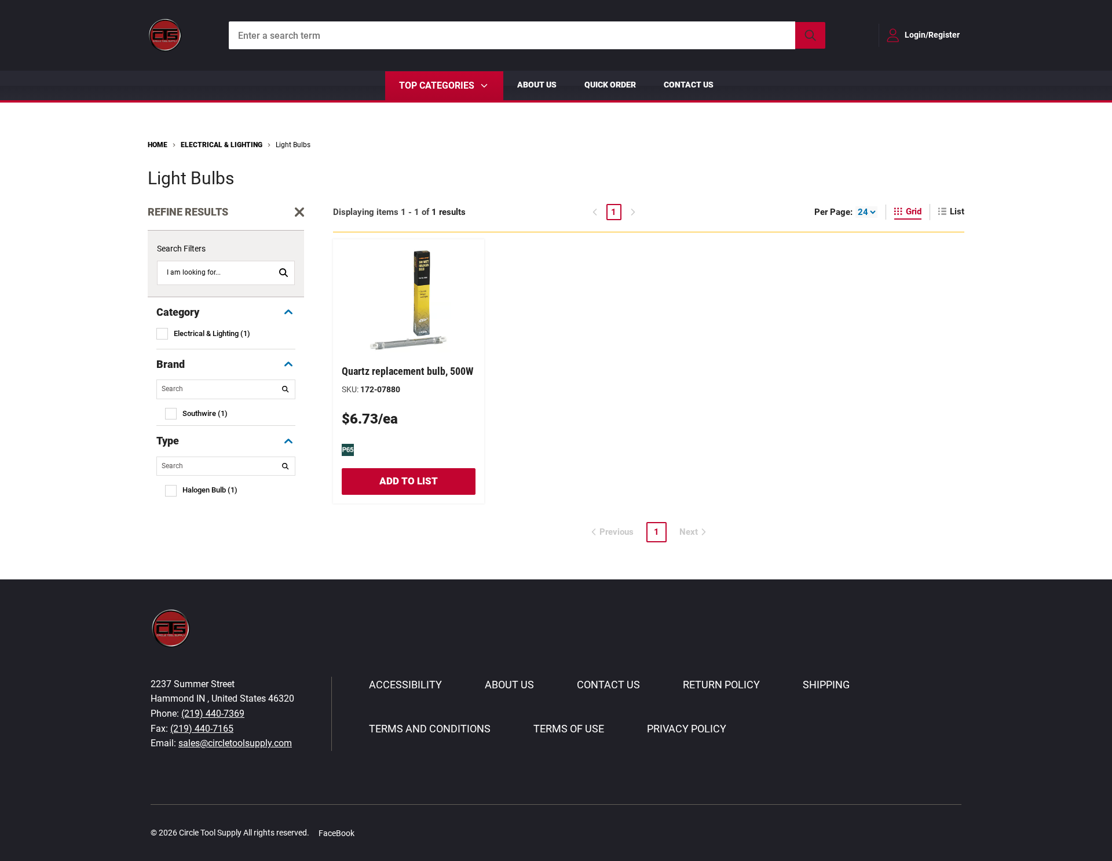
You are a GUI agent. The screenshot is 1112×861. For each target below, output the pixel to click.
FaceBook (336, 833)
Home (157, 145)
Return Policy (721, 684)
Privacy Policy (686, 729)
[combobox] (527, 35)
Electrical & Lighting (221, 145)
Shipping (826, 684)
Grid (913, 211)
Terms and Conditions (430, 729)
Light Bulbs (293, 145)
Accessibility (405, 684)
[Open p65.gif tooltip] (348, 449)
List (957, 211)
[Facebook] (369, 832)
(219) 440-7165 (201, 728)
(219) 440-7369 (212, 713)
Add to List (408, 481)
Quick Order (610, 84)
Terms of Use (568, 729)
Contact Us (689, 84)
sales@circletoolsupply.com (235, 743)
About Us (537, 84)
